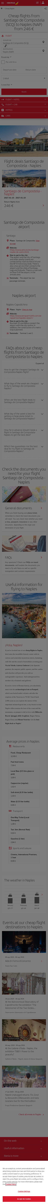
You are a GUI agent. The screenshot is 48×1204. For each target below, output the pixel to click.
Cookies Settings (24, 1191)
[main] (24, 1182)
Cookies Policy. (11, 1184)
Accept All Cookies (24, 1199)
